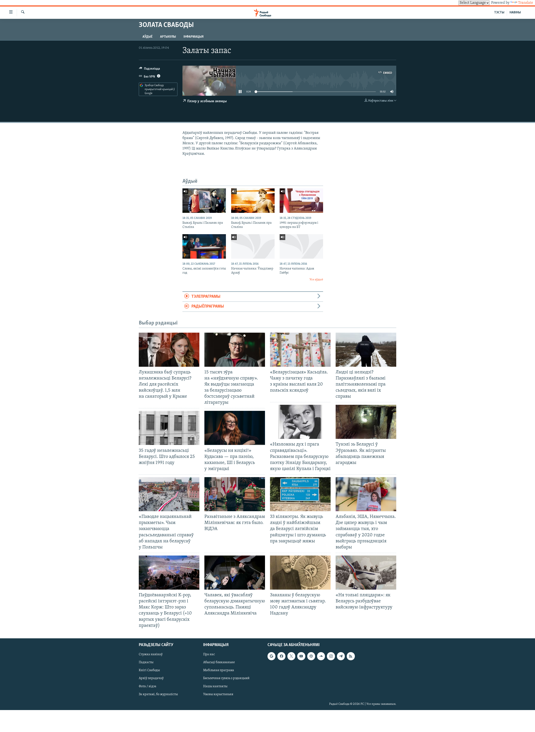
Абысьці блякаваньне (219, 662)
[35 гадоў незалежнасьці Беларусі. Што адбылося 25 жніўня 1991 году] (169, 428)
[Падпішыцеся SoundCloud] (321, 656)
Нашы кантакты (215, 686)
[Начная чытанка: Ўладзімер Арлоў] (253, 246)
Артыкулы (168, 36)
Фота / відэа (147, 686)
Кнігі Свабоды (149, 670)
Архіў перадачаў (151, 678)
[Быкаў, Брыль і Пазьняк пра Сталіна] (204, 200)
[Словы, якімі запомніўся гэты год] (204, 246)
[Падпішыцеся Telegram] (341, 656)
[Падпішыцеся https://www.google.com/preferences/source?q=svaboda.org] (271, 656)
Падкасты (146, 662)
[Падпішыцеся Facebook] (281, 656)
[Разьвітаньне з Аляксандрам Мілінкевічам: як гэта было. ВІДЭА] (234, 494)
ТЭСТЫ (499, 12)
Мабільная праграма (218, 670)
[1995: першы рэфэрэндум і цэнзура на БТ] (301, 200)
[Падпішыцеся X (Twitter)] (291, 656)
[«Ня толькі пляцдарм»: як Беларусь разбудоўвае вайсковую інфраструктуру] (366, 573)
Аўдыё (148, 36)
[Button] (149, 70)
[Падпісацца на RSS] (351, 656)
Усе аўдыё (316, 279)
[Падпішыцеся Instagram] (331, 656)
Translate (525, 3)
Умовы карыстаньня (218, 694)
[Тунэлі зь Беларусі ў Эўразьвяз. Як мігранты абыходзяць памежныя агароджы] (366, 422)
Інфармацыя (193, 36)
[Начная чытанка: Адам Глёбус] (301, 246)
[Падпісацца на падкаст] (311, 656)
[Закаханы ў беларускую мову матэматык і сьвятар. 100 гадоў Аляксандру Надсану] (300, 573)
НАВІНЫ (515, 12)
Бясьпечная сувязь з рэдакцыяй (226, 678)
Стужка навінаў (151, 654)
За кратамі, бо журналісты (158, 694)
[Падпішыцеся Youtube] (301, 656)
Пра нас (209, 654)
